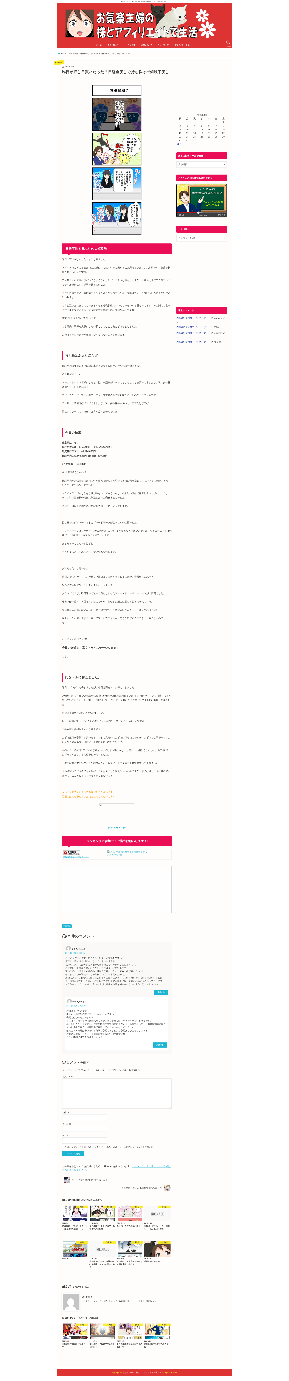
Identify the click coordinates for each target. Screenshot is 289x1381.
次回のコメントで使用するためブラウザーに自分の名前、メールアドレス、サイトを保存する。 (110, 1147)
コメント (67, 1076)
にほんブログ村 (114, 855)
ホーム (99, 45)
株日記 (68, 926)
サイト (65, 1135)
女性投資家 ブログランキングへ (76, 857)
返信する (161, 992)
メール (66, 1124)
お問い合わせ (146, 45)
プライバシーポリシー (184, 45)
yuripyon (87, 1296)
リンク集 (131, 45)
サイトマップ (163, 45)
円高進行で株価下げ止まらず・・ (193, 318)
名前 (65, 1112)
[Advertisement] (89, 889)
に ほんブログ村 (117, 828)
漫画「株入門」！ (115, 45)
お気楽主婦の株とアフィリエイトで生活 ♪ (142, 1372)
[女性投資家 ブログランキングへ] (71, 853)
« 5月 (179, 144)
